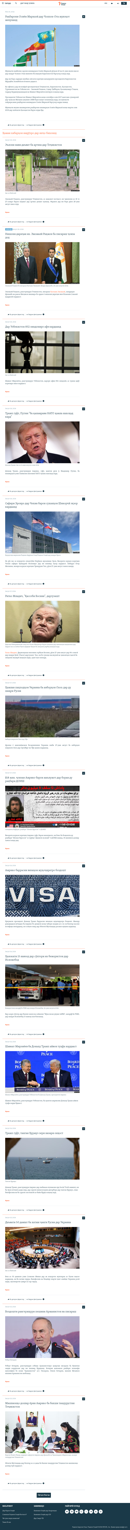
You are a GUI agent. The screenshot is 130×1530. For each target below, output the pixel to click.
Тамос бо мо (6, 1522)
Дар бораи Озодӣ (8, 1511)
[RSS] (96, 1512)
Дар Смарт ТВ (38, 1518)
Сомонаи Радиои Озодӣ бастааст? (14, 1515)
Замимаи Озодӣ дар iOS (42, 1515)
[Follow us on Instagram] (81, 1512)
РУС (106, 3)
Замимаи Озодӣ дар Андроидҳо (45, 1511)
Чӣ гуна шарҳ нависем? (11, 1518)
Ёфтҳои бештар (44, 1495)
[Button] (16, 125)
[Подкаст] (101, 1512)
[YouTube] (112, 3)
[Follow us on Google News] (67, 1512)
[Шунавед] (118, 3)
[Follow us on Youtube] (77, 1512)
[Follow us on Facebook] (72, 1512)
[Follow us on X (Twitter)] (86, 1512)
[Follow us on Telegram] (91, 1512)
